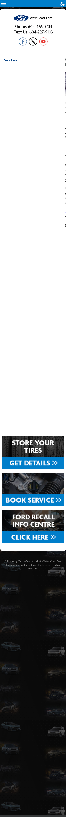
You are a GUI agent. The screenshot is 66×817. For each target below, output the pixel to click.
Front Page (10, 60)
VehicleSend (24, 561)
